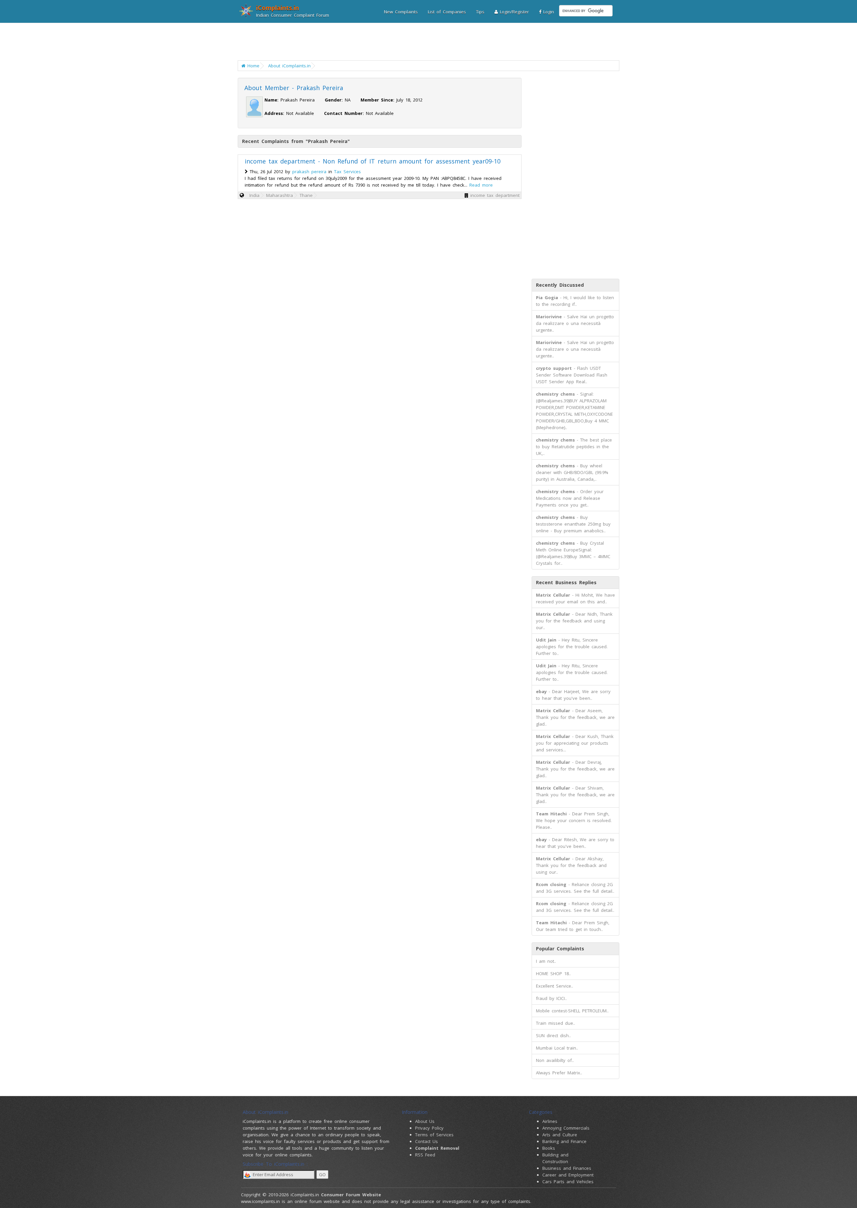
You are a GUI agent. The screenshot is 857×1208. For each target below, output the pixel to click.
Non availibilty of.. (555, 1060)
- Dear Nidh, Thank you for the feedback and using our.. (574, 620)
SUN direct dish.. (553, 1035)
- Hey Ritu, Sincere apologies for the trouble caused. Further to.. (572, 646)
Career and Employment (568, 1175)
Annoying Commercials (566, 1128)
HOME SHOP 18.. (553, 973)
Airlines (549, 1121)
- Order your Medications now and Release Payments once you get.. (570, 498)
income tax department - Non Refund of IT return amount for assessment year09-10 (372, 161)
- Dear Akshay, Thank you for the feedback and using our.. (571, 865)
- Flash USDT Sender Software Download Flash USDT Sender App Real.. (571, 375)
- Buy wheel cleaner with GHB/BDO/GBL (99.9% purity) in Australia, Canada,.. (572, 472)
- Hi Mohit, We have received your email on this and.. (575, 598)
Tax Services (347, 172)
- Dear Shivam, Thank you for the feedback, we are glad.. (575, 794)
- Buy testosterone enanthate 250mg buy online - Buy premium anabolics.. (573, 524)
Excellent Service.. (554, 986)
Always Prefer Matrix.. (559, 1073)
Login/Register (513, 12)
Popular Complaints (560, 948)
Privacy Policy (429, 1128)
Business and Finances (566, 1168)
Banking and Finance (564, 1141)
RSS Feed (425, 1155)
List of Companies (447, 12)
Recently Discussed (560, 285)
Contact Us (426, 1141)
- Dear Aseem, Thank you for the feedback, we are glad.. (575, 717)
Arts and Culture (559, 1135)
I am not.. (546, 961)
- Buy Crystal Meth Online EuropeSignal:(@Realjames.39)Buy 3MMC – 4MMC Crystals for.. (573, 553)
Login (547, 12)
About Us (425, 1121)
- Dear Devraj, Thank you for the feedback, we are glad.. (575, 769)
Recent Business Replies (566, 582)
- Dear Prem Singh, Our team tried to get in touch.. (572, 926)
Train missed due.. (555, 1023)
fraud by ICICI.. (551, 998)
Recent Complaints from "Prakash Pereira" (296, 141)
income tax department (495, 195)
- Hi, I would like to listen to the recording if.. (575, 300)
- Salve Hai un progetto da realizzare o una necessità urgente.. (575, 323)
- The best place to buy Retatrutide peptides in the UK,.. (574, 446)
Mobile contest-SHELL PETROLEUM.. (572, 1011)
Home (252, 66)
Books (548, 1148)
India (254, 195)
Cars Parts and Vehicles (568, 1182)
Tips (480, 12)
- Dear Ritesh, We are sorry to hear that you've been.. (575, 842)
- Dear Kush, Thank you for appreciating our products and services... (575, 743)
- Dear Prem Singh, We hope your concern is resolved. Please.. (574, 820)
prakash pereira (309, 172)
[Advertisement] (424, 42)
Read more (481, 185)
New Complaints (401, 12)
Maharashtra (279, 195)
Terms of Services (434, 1135)
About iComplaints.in (289, 66)
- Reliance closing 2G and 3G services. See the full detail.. (575, 887)
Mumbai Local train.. (557, 1048)
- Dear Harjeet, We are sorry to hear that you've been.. (573, 694)
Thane (306, 195)
